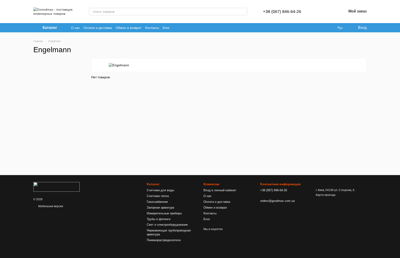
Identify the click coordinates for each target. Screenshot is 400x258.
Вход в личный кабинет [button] (219, 190)
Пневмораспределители (164, 240)
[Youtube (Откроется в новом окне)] (176, 28)
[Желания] (330, 11)
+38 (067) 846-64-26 (282, 11)
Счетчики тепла (158, 196)
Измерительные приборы (164, 213)
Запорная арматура (160, 207)
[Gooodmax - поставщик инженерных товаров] (56, 186)
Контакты (152, 28)
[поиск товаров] (243, 11)
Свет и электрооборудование (167, 224)
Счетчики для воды (160, 190)
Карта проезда (325, 195)
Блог (166, 28)
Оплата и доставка (98, 28)
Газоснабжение (157, 201)
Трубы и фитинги (158, 219)
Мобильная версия (50, 206)
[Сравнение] (318, 11)
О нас (75, 28)
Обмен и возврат (128, 28)
